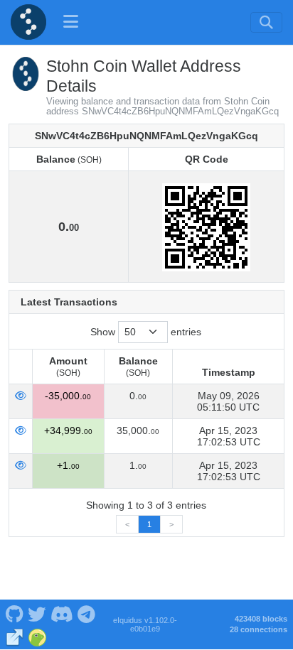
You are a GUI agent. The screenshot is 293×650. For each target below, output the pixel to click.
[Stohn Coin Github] (14, 613)
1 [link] (149, 524)
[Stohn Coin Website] (14, 635)
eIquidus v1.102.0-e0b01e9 (145, 624)
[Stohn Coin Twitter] (37, 613)
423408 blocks (261, 618)
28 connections (258, 629)
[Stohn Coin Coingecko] (37, 635)
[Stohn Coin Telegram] (87, 613)
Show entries (145, 331)
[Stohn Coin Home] (28, 22)
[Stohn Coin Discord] (61, 613)
